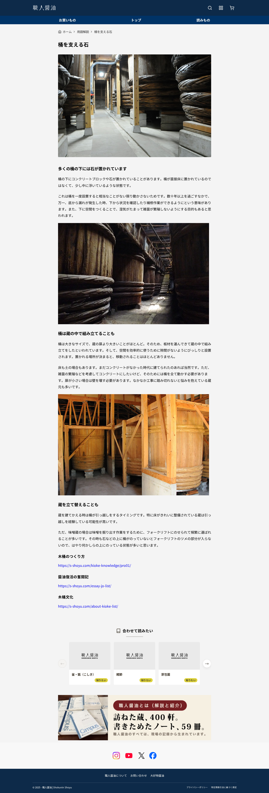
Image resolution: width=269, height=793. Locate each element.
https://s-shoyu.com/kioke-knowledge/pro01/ (94, 565)
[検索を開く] (210, 8)
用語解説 (83, 31)
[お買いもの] (232, 8)
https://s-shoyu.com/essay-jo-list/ (84, 585)
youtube (129, 755)
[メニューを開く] (221, 8)
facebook (153, 755)
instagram (116, 755)
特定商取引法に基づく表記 (224, 787)
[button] (207, 663)
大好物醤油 (157, 775)
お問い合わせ (138, 775)
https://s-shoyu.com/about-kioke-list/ (88, 606)
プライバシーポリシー (197, 787)
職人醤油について (116, 775)
